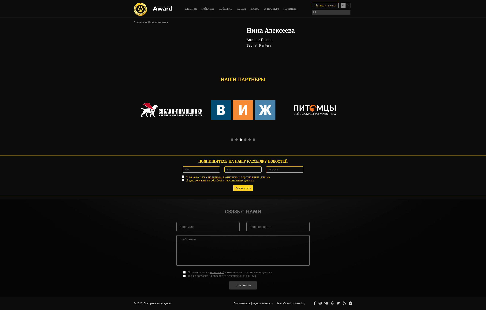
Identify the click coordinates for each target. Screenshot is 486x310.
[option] (171, 110)
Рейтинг (207, 8)
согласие (200, 180)
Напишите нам (325, 5)
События (225, 8)
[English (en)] (347, 5)
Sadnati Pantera (259, 45)
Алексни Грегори (260, 39)
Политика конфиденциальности (253, 303)
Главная (191, 8)
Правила (289, 8)
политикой (215, 177)
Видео (254, 8)
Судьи (241, 8)
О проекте (271, 8)
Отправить (243, 285)
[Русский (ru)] (343, 5)
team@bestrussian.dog (291, 303)
